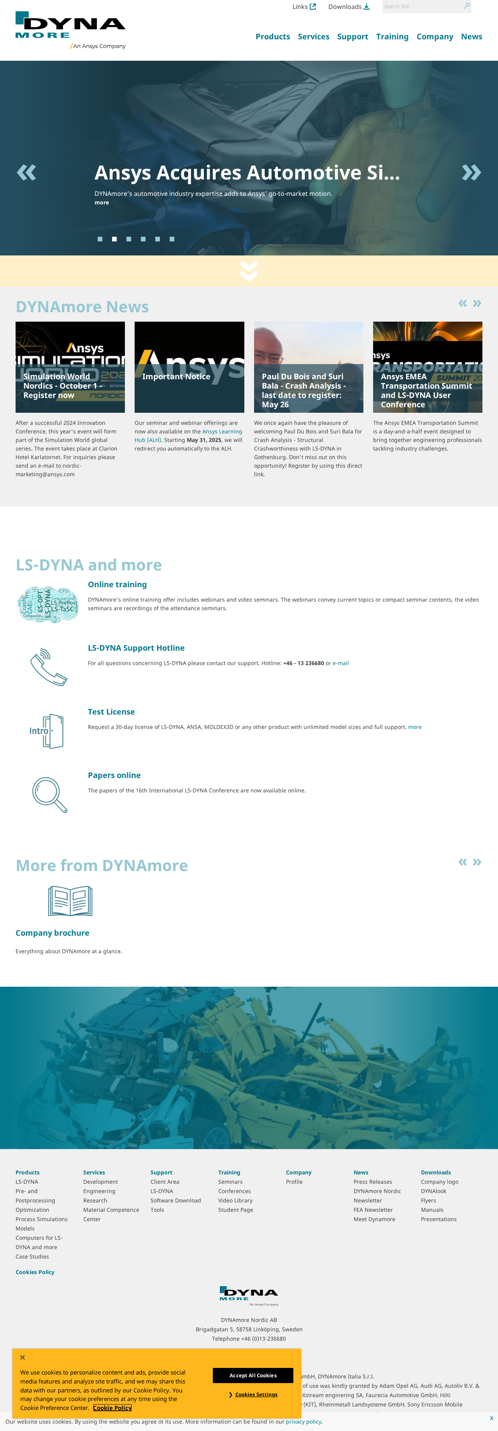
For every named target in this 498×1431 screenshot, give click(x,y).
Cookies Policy (35, 1272)
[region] (156, 1384)
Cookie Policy (112, 1408)
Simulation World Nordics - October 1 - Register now (62, 385)
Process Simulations (42, 1219)
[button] (26, 204)
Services (94, 1172)
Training (229, 1172)
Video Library (235, 1200)
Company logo (439, 1181)
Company (299, 1172)
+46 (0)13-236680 (263, 1338)
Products (28, 1172)
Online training (117, 584)
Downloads (345, 6)
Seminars (230, 1181)
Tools (157, 1209)
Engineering (99, 1191)
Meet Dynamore (374, 1219)
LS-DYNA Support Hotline (136, 647)
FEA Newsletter (373, 1209)
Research (95, 1200)
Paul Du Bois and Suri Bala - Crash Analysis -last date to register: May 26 (304, 390)
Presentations (439, 1219)
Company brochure (52, 933)
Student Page (235, 1209)
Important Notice (176, 376)
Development (100, 1181)
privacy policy (303, 1421)
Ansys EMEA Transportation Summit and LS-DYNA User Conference (426, 390)
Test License (111, 711)
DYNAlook (433, 1191)
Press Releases (373, 1181)
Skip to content (249, 271)
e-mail (341, 663)
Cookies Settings (256, 1394)
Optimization (32, 1209)
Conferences (234, 1191)
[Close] (22, 1357)
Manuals (432, 1209)
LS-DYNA (27, 1181)
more (102, 202)
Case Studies (32, 1256)
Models (25, 1228)
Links (300, 6)
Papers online (114, 775)
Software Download (176, 1200)
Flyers (428, 1200)
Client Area (165, 1181)
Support (161, 1172)
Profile (294, 1181)
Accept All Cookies (253, 1375)
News (361, 1172)
